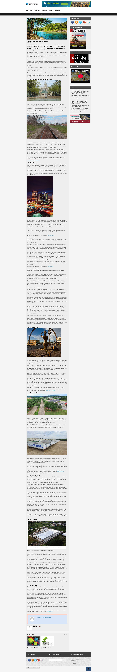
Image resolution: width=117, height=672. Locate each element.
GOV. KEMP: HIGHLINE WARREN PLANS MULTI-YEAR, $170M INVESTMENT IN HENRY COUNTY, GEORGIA (80, 110)
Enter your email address (54, 658)
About (27, 14)
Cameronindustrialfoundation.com (33, 160)
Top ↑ (88, 669)
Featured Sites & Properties (54, 10)
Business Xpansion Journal (44, 617)
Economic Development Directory (57, 14)
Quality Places (37, 10)
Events (48, 14)
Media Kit (73, 14)
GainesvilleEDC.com (31, 325)
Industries (44, 10)
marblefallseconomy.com (50, 390)
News (31, 10)
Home (27, 10)
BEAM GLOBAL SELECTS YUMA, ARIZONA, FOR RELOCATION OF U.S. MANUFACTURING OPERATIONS (80, 97)
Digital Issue (43, 14)
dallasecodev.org (51, 235)
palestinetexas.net (60, 471)
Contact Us (67, 14)
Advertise (31, 14)
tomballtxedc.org (50, 611)
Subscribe (37, 14)
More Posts (39, 619)
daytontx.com (50, 266)
